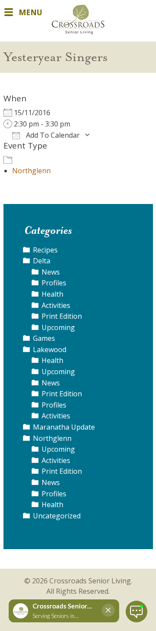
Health (52, 294)
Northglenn (31, 170)
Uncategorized (57, 516)
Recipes (45, 250)
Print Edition (62, 316)
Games (44, 338)
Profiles (54, 283)
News (51, 272)
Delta (41, 260)
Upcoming (58, 327)
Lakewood (49, 349)
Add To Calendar (52, 135)
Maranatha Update (64, 427)
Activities (56, 305)
